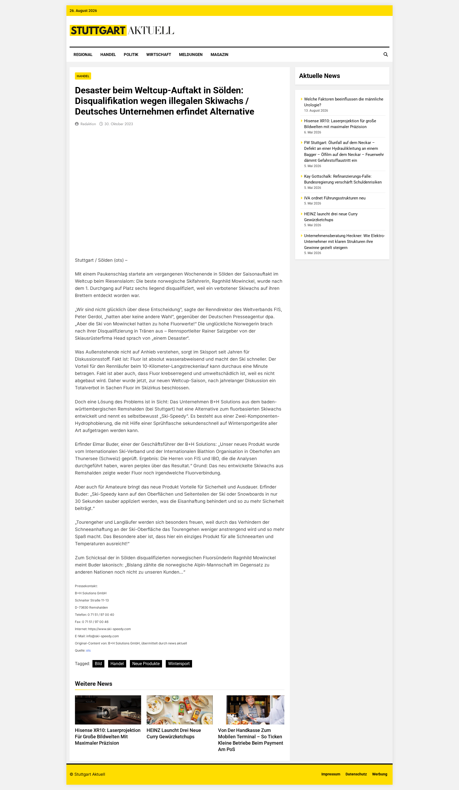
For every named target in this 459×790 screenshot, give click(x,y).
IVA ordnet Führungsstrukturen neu (335, 198)
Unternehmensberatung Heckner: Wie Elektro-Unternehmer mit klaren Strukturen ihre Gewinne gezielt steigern (344, 241)
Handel (108, 54)
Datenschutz (356, 774)
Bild (98, 663)
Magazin (219, 54)
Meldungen (191, 54)
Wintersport (179, 663)
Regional (83, 54)
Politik (131, 54)
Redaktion (88, 123)
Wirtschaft (158, 54)
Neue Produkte (146, 663)
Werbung (379, 774)
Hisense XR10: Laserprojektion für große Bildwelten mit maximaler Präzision (108, 737)
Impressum (330, 774)
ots (88, 650)
